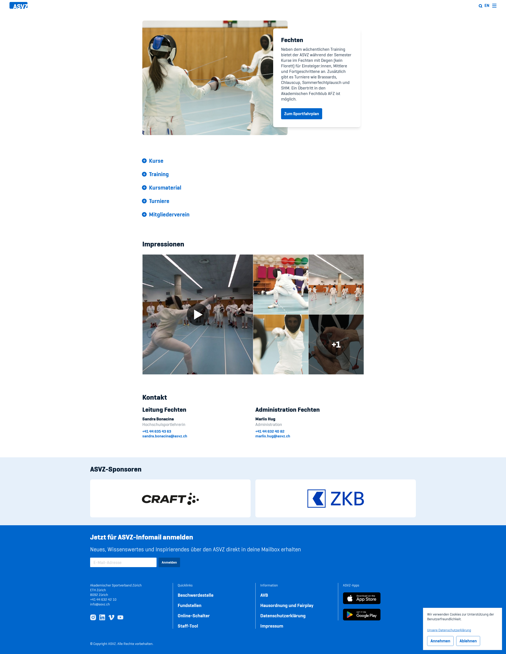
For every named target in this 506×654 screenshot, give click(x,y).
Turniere (159, 201)
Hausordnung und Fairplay (286, 605)
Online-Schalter (194, 616)
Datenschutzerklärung (283, 616)
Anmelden (169, 562)
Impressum (271, 626)
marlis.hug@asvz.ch (272, 436)
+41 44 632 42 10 (103, 599)
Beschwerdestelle (195, 595)
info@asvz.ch (100, 604)
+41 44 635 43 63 (156, 431)
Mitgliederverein (169, 214)
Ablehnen (468, 641)
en (486, 5)
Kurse (156, 160)
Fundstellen (189, 605)
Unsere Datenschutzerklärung (449, 629)
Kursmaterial (165, 187)
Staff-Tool (188, 626)
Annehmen (440, 641)
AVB (264, 595)
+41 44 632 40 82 (269, 431)
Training (159, 174)
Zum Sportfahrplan (301, 114)
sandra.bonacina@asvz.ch (164, 436)
